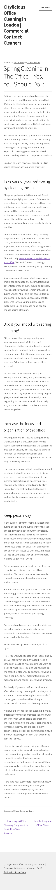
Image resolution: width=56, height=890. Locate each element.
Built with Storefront (15, 872)
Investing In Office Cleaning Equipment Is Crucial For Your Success (16, 827)
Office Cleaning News (23, 810)
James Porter (33, 62)
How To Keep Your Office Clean (42, 823)
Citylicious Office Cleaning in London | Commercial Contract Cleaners (16, 25)
